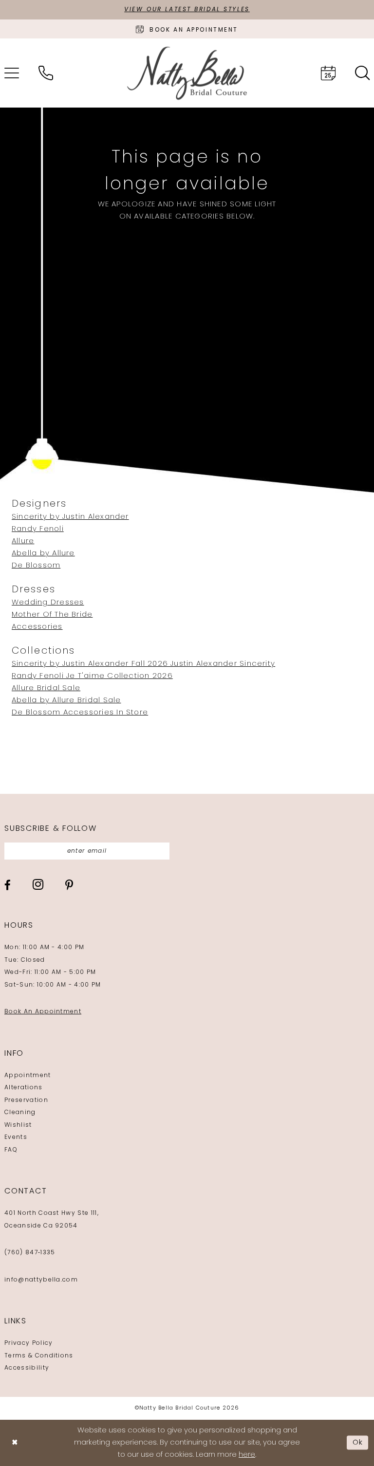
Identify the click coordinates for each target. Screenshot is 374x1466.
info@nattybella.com (41, 1280)
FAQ (11, 1150)
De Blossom (36, 565)
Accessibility (26, 1368)
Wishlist (18, 1125)
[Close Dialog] (14, 1442)
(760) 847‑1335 (29, 1253)
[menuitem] (46, 73)
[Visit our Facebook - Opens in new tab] (7, 885)
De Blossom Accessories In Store (80, 712)
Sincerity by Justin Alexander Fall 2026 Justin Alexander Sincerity (143, 664)
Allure (23, 541)
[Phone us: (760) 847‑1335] (46, 73)
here (247, 1455)
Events (15, 1137)
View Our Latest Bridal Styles (187, 10)
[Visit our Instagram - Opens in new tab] (38, 884)
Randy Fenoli (38, 529)
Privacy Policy (28, 1343)
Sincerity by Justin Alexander (70, 517)
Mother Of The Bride (52, 615)
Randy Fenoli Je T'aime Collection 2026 (92, 676)
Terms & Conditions (39, 1356)
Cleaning (20, 1113)
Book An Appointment (42, 1012)
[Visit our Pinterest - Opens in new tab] (69, 885)
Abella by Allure (43, 553)
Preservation (26, 1100)
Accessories (37, 627)
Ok (358, 1442)
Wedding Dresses (48, 602)
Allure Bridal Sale (46, 688)
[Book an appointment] (328, 73)
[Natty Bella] (187, 73)
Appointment (27, 1076)
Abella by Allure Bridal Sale (66, 700)
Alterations (23, 1088)
